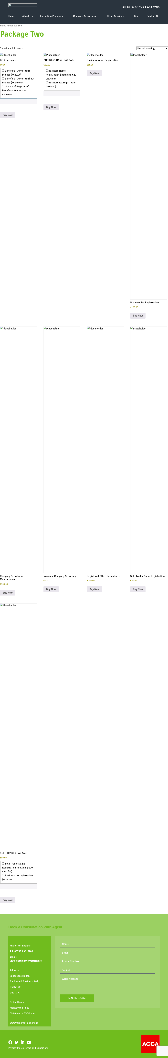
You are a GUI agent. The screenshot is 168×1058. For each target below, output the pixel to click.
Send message (77, 998)
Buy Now (8, 115)
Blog (136, 16)
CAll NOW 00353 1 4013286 (140, 7)
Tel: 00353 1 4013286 (21, 951)
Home (11, 16)
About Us (27, 16)
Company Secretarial (85, 16)
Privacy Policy (16, 1047)
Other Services (115, 16)
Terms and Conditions (36, 1047)
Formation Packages (51, 16)
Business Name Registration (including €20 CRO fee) (61, 74)
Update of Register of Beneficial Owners (15, 90)
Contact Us (153, 16)
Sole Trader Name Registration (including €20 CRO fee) (17, 867)
